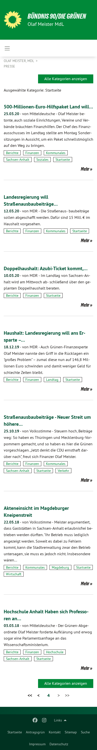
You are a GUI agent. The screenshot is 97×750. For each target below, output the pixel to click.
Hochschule (54, 652)
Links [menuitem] (58, 720)
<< (30, 695)
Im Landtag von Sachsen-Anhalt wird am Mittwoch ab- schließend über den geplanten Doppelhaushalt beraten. (47, 282)
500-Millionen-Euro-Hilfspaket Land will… (48, 106)
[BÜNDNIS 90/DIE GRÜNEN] (13, 20)
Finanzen (32, 153)
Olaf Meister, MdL (19, 61)
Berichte (12, 153)
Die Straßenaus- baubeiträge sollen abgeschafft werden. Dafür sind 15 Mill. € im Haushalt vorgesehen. (47, 217)
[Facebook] (35, 720)
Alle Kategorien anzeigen (65, 78)
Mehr (85, 169)
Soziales (42, 159)
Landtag (52, 379)
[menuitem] (14, 732)
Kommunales (55, 153)
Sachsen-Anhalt (17, 159)
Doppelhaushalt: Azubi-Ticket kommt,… (46, 268)
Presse (9, 66)
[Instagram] (44, 720)
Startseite (14, 732)
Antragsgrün (35, 732)
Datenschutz (58, 744)
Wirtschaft (13, 574)
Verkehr (63, 470)
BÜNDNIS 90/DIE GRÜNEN (57, 16)
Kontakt (55, 732)
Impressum (37, 744)
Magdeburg (60, 567)
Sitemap (71, 732)
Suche (85, 732)
